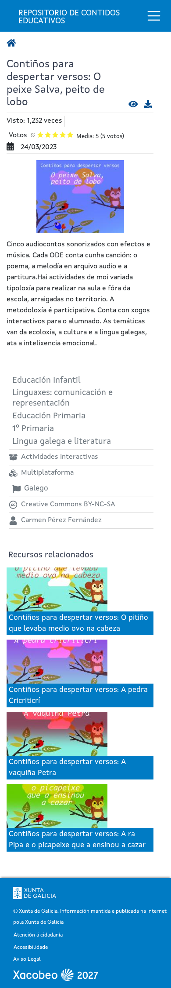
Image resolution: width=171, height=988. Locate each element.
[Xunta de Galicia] (34, 893)
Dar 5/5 (70, 134)
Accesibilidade (31, 947)
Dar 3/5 (55, 134)
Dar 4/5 (63, 134)
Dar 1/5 (40, 134)
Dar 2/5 (48, 134)
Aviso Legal (27, 959)
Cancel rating (33, 134)
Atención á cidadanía (38, 935)
